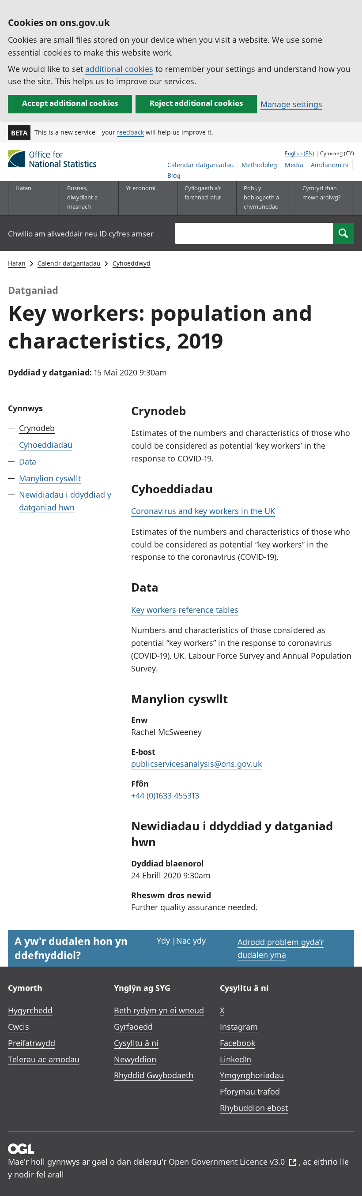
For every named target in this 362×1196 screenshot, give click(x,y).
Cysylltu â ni (136, 1043)
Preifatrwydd (31, 1043)
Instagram (239, 1026)
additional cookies (119, 69)
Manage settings (291, 104)
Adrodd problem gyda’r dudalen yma (281, 948)
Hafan (23, 188)
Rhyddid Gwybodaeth (153, 1075)
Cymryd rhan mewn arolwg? (321, 192)
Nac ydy (191, 940)
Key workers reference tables (184, 609)
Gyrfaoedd (133, 1026)
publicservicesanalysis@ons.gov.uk (196, 763)
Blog (174, 175)
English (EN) (299, 153)
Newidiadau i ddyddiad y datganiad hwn (65, 501)
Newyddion (135, 1059)
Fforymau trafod (250, 1091)
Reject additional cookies (196, 103)
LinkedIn (235, 1059)
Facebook (237, 1043)
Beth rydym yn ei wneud (159, 1010)
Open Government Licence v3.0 (227, 1161)
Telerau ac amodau (43, 1059)
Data (27, 461)
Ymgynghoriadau (252, 1075)
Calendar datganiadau (200, 165)
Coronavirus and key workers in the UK (203, 511)
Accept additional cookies (70, 103)
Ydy (163, 940)
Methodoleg (259, 165)
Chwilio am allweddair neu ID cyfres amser (81, 234)
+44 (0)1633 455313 (165, 795)
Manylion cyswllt (50, 478)
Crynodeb (37, 428)
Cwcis (18, 1026)
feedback (130, 132)
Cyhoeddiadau (45, 444)
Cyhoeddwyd (132, 263)
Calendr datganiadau (69, 263)
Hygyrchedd (30, 1010)
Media (294, 165)
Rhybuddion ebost (254, 1107)
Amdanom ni (330, 165)
